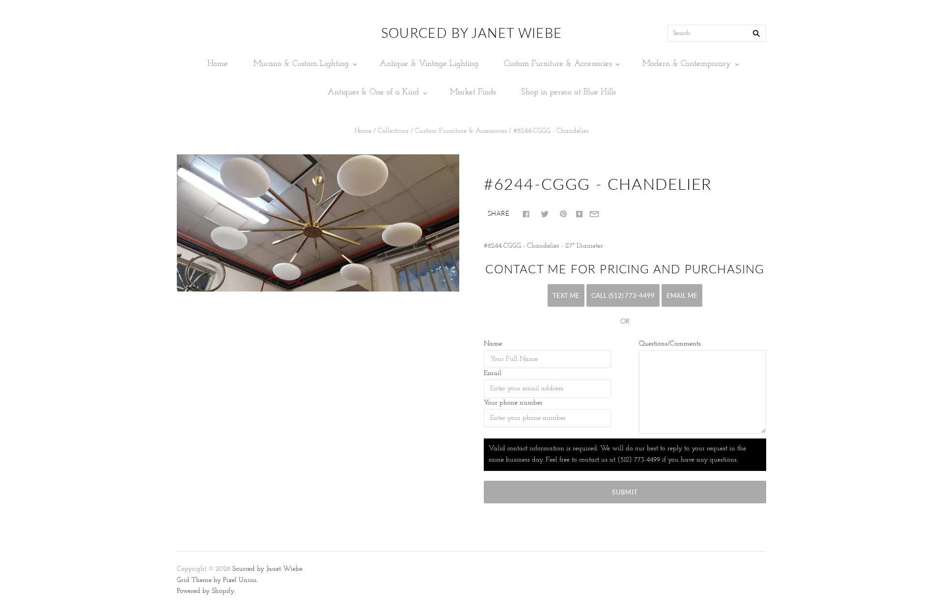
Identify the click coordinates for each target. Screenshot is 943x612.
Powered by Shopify (205, 591)
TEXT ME (566, 295)
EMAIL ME (681, 295)
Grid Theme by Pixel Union (217, 580)
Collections (393, 131)
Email (492, 373)
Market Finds (473, 92)
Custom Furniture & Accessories (557, 63)
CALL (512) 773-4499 (623, 295)
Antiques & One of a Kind (373, 92)
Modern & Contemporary (686, 63)
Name (493, 344)
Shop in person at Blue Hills (568, 92)
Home (217, 63)
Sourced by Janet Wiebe (267, 569)
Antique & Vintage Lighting (429, 63)
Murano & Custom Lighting (301, 63)
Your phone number (513, 403)
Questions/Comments (670, 344)
